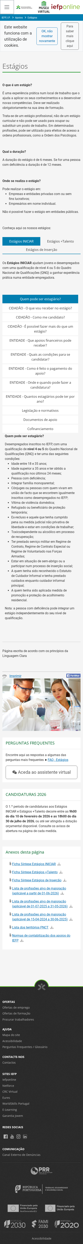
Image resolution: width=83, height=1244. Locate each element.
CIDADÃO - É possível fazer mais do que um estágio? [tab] (40, 329)
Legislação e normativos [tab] (40, 410)
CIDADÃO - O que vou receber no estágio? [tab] (40, 308)
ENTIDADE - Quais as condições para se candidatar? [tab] (40, 357)
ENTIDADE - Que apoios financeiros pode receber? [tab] (40, 343)
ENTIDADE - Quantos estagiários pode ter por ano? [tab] (40, 399)
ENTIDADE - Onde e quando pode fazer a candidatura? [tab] (40, 385)
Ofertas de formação (16, 1013)
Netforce (8, 1086)
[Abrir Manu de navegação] (7, 7)
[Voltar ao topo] (41, 987)
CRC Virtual (10, 1091)
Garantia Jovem (12, 1116)
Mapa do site (11, 1035)
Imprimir (15, 676)
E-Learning (9, 1110)
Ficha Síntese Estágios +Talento (35, 872)
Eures (6, 1098)
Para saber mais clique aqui (70, 36)
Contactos (9, 1062)
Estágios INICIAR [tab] (21, 241)
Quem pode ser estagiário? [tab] (40, 299)
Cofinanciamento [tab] (40, 429)
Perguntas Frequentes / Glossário (24, 1047)
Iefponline (9, 1079)
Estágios (32, 17)
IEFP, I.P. (6, 17)
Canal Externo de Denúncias (21, 1155)
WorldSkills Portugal (15, 1103)
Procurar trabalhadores (18, 1019)
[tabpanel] (41, 445)
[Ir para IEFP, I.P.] (24, 7)
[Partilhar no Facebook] (73, 676)
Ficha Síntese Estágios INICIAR (34, 864)
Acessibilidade (12, 1041)
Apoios (19, 17)
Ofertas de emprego (16, 1007)
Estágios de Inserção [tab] (41, 249)
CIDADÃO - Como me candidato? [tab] (40, 317)
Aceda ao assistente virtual (44, 772)
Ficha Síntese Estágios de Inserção (36, 880)
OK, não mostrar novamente (47, 36)
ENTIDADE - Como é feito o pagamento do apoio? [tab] (40, 371)
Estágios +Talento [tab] (60, 241)
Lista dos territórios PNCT (30, 927)
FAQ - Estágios (58, 760)
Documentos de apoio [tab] (40, 419)
